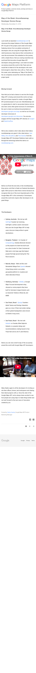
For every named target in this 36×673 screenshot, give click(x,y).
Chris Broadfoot (10, 136)
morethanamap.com (22, 41)
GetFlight (8, 222)
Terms (33, 440)
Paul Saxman (22, 136)
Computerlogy (10, 243)
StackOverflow (8, 121)
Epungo (20, 302)
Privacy (28, 440)
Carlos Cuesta (11, 412)
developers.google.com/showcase (12, 116)
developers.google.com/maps (10, 111)
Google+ (32, 119)
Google (23, 440)
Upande (22, 266)
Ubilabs (21, 282)
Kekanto (8, 323)
